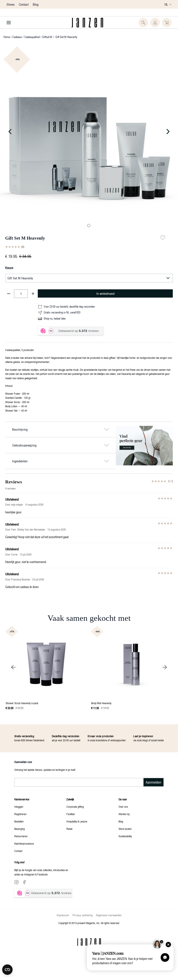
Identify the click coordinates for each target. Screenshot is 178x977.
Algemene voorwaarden (109, 915)
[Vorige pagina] (32, 132)
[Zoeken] (143, 22)
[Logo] (87, 22)
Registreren (20, 814)
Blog (35, 4)
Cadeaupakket (32, 37)
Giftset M (47, 37)
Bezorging (19, 828)
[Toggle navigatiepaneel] (8, 22)
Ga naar (123, 799)
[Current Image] (88, 225)
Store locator (125, 828)
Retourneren (21, 836)
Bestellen (19, 821)
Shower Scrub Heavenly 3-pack (22, 703)
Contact (24, 4)
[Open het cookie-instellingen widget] (7, 969)
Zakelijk (70, 799)
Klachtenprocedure (24, 843)
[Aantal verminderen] (8, 293)
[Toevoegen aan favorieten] (163, 238)
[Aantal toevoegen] (33, 293)
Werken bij (124, 814)
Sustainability (125, 836)
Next (164, 667)
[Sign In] (155, 22)
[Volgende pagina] (146, 132)
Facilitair (70, 814)
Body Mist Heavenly (101, 703)
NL (166, 4)
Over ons (123, 806)
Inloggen (18, 806)
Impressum (63, 915)
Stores (11, 4)
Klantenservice (21, 799)
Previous (13, 667)
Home (6, 37)
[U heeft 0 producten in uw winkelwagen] (166, 22)
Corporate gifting (75, 806)
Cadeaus (17, 37)
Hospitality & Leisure (76, 821)
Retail (69, 828)
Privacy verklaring (82, 915)
